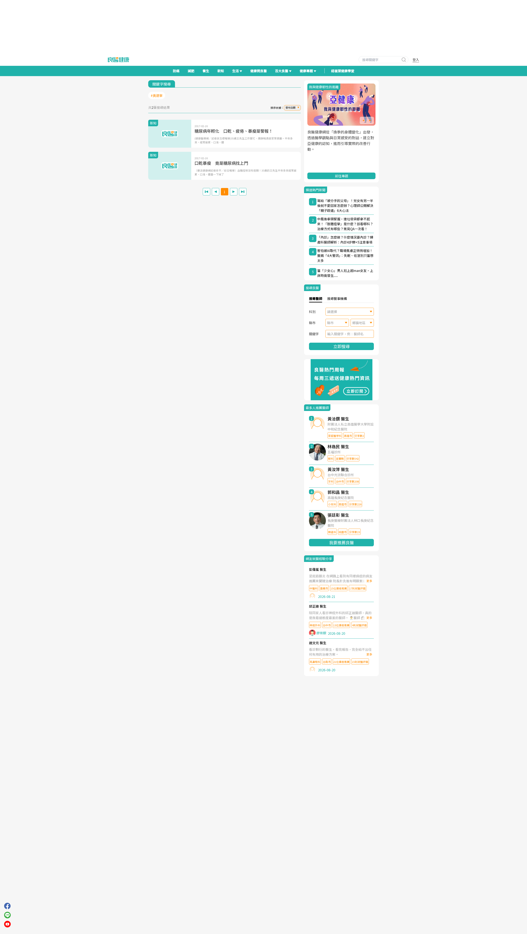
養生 (206, 70)
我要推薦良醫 (341, 542)
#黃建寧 (157, 95)
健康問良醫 (258, 70)
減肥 (191, 70)
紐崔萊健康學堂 (342, 70)
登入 (416, 59)
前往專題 (341, 175)
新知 (220, 70)
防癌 (176, 70)
